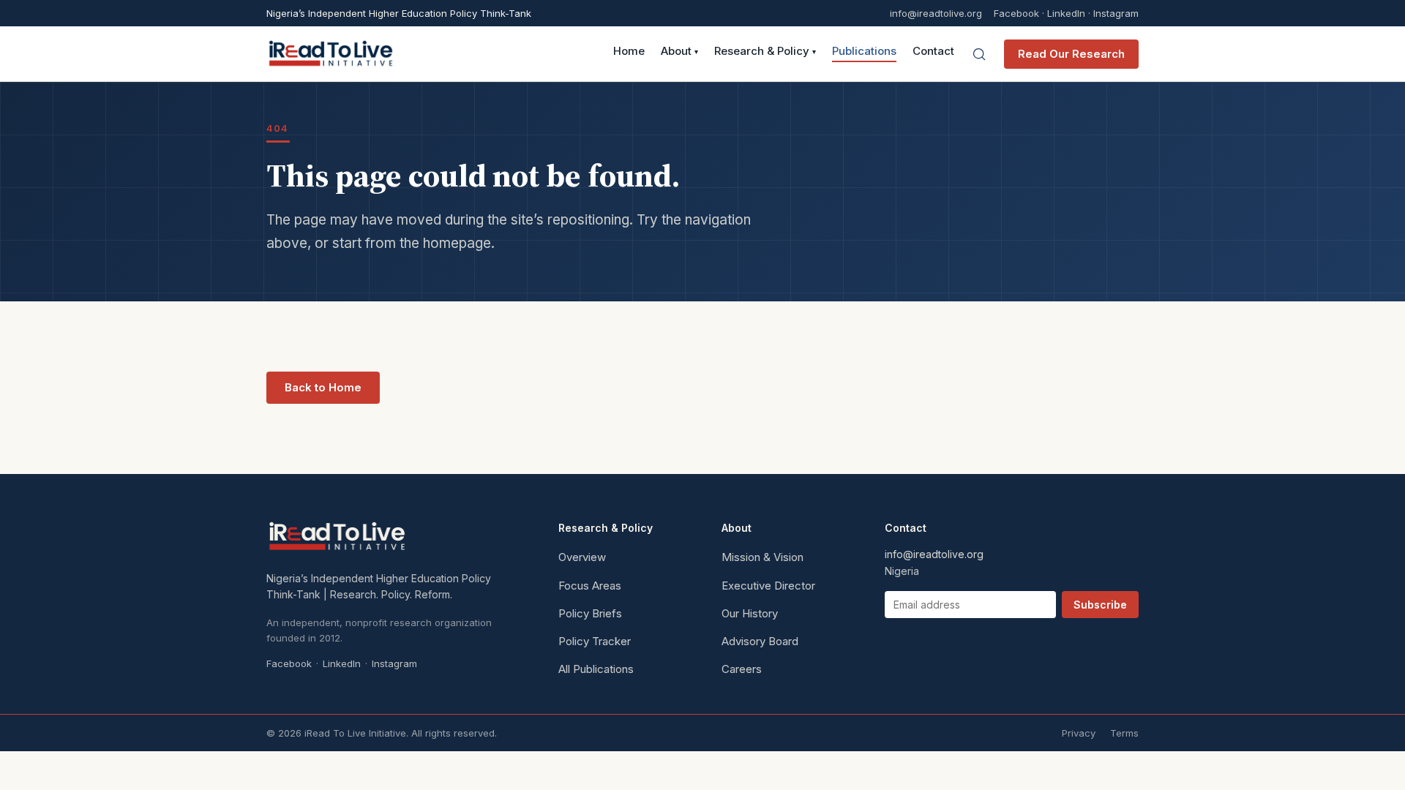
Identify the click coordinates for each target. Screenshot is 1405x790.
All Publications (596, 669)
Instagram (1116, 13)
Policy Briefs (590, 613)
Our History (750, 613)
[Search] (979, 54)
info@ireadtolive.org (936, 13)
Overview (582, 557)
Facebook (1016, 13)
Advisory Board (760, 641)
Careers (742, 669)
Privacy (1078, 733)
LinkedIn (1066, 13)
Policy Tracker (594, 641)
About (679, 51)
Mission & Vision (762, 557)
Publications (864, 51)
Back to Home (323, 387)
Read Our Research (1071, 54)
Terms (1124, 733)
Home (629, 51)
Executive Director (768, 585)
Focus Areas (589, 585)
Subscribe (1100, 604)
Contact (933, 51)
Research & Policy (765, 51)
